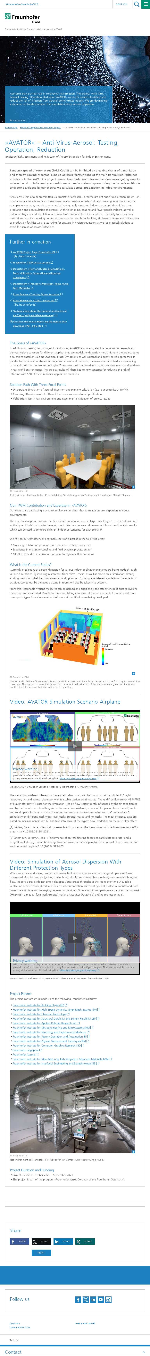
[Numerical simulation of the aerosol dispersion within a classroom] (72, 640)
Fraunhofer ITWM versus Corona (31, 262)
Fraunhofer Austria (24, 1054)
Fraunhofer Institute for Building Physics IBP (38, 1005)
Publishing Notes (85, 1323)
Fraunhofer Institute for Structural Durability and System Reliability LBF (54, 1018)
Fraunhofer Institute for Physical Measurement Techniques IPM (49, 1041)
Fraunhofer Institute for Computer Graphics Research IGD (47, 1045)
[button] (19, 1241)
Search (136, 4)
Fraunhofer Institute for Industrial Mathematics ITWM (33, 29)
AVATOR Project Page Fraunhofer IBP (34, 252)
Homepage (11, 127)
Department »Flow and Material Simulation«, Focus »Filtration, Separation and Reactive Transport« (39, 273)
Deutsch (121, 4)
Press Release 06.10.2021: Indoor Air (34, 300)
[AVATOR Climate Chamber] (72, 447)
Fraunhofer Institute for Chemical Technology (39, 1014)
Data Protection (20, 1327)
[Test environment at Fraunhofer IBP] (72, 1111)
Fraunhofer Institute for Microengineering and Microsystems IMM (51, 1027)
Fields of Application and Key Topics (40, 127)
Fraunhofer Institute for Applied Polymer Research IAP (44, 1023)
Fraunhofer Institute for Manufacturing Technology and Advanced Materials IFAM (60, 1059)
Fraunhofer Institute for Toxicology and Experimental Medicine (49, 1032)
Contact (15, 1323)
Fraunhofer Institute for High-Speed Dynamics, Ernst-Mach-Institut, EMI (55, 1009)
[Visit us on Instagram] (108, 1299)
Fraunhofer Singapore (26, 1050)
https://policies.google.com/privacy (78, 778)
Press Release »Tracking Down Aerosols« (36, 294)
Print (41, 1252)
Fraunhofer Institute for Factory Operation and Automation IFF (50, 1036)
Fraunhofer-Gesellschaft (21, 4)
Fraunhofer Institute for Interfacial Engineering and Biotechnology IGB (54, 1063)
